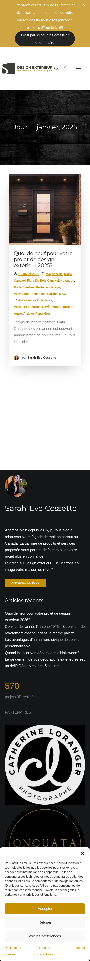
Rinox (68, 274)
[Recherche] (54, 68)
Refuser (45, 922)
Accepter (45, 908)
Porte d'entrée (24, 287)
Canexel (20, 280)
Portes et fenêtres (27, 307)
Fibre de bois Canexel (43, 280)
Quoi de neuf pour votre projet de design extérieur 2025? (43, 259)
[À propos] (45, 531)
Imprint (80, 948)
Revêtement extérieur (58, 307)
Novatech (67, 280)
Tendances (38, 294)
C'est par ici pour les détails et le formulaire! (45, 38)
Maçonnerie (54, 274)
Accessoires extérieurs (35, 300)
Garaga (52, 294)
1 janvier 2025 (28, 274)
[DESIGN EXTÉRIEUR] (27, 68)
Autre (18, 313)
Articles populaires (37, 313)
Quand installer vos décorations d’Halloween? (42, 653)
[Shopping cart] (63, 68)
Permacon (21, 294)
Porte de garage (48, 287)
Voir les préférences (45, 936)
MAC (62, 294)
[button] (82, 853)
